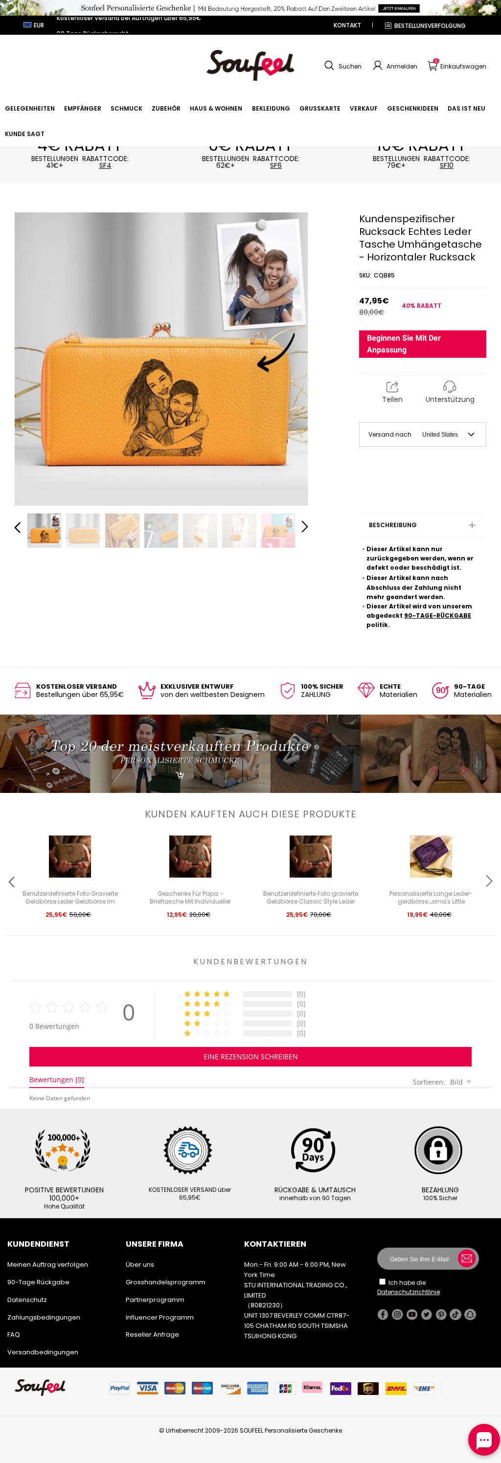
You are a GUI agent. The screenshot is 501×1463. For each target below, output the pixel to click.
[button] (342, 65)
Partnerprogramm (155, 1299)
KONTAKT (347, 25)
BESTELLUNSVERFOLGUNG (430, 26)
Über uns (140, 1264)
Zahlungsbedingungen (43, 1317)
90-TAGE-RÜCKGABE (437, 615)
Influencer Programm (160, 1317)
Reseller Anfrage (152, 1334)
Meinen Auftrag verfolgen (47, 1264)
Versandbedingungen (42, 1352)
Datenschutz (27, 1299)
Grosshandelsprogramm (165, 1282)
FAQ (13, 1334)
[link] (30, 108)
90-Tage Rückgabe (38, 1282)
